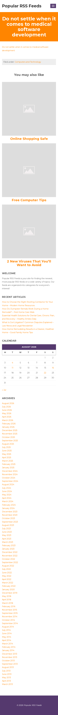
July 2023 (6, 528)
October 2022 (8, 559)
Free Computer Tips (29, 200)
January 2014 (8, 650)
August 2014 (8, 627)
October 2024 (8, 478)
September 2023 (10, 522)
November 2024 (10, 474)
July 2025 (6, 447)
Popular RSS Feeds (21, 5)
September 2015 (10, 613)
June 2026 (7, 410)
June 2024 (7, 491)
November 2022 (9, 555)
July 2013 (6, 671)
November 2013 (9, 657)
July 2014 (6, 630)
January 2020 (8, 589)
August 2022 (8, 566)
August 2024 (8, 484)
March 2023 (7, 542)
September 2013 (10, 664)
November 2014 (9, 616)
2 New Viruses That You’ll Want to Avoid (29, 263)
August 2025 (8, 444)
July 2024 (6, 488)
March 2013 (7, 684)
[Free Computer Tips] (29, 170)
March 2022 (7, 582)
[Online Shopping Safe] (29, 108)
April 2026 (6, 417)
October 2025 (8, 437)
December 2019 (9, 593)
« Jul (4, 390)
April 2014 (6, 640)
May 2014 (6, 637)
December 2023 (9, 511)
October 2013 (8, 660)
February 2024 (9, 505)
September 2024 (10, 481)
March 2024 (7, 501)
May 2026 (6, 413)
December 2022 (9, 552)
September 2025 (10, 440)
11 (12, 368)
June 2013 (6, 674)
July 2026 (6, 407)
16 (53, 368)
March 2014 (7, 643)
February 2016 (8, 606)
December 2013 (9, 654)
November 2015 (9, 610)
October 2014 (8, 620)
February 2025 (8, 464)
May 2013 (6, 677)
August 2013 (8, 667)
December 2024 (10, 471)
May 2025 (6, 454)
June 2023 (7, 532)
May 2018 (6, 596)
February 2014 (8, 647)
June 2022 (7, 572)
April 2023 (6, 539)
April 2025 (6, 457)
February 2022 (9, 586)
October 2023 (8, 518)
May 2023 (6, 535)
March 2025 (7, 461)
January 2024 (8, 508)
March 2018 (7, 603)
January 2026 (8, 427)
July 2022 (6, 569)
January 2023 (8, 549)
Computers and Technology (28, 62)
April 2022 (6, 579)
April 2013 (6, 681)
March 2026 (7, 420)
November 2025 (9, 434)
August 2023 (8, 525)
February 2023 (9, 545)
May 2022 (6, 576)
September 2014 (10, 623)
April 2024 (6, 498)
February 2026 (9, 423)
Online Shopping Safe (29, 139)
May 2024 (6, 495)
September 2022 (10, 562)
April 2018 (6, 599)
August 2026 (8, 403)
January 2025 (8, 467)
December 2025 (9, 430)
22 (45, 373)
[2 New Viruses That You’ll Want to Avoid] (29, 231)
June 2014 (7, 633)
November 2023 (9, 515)
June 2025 (7, 450)
